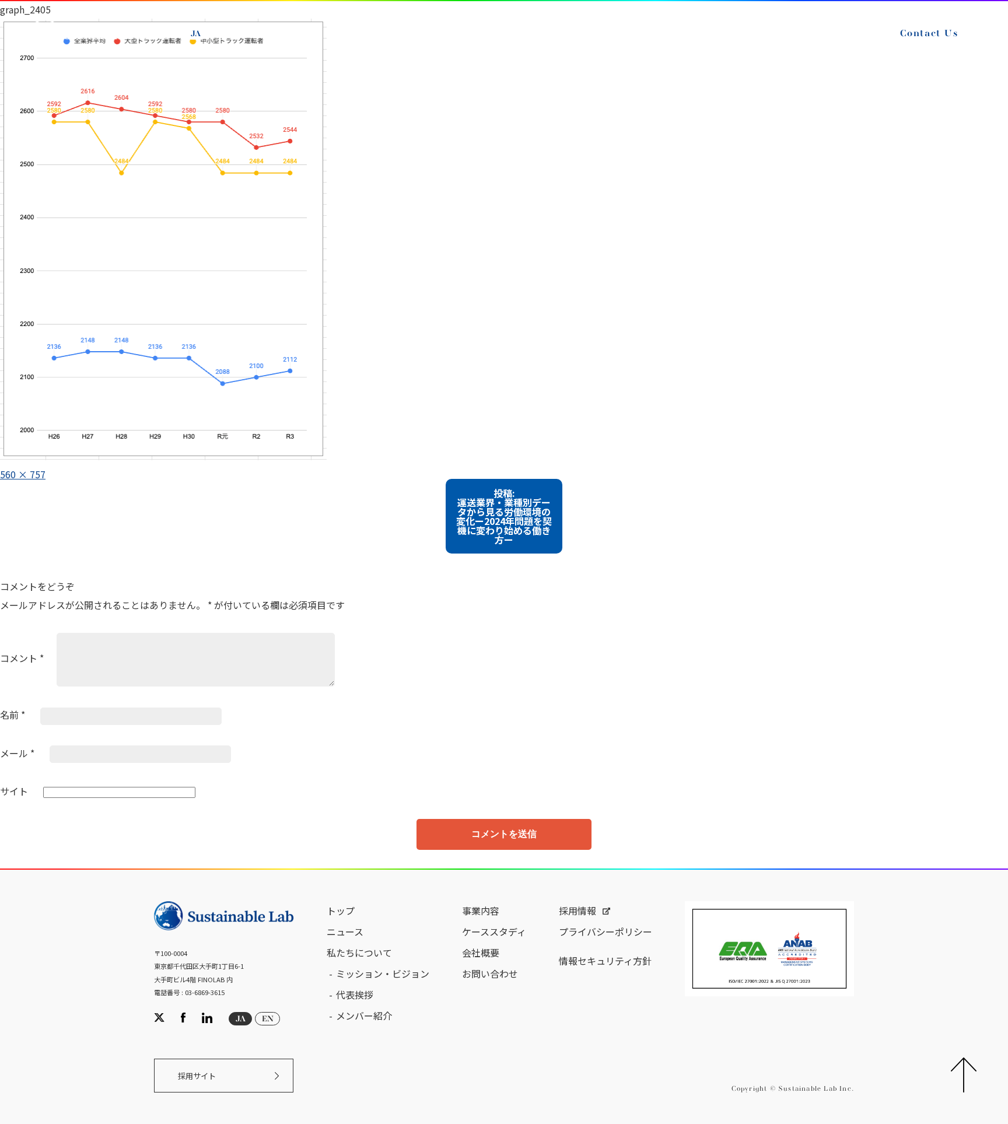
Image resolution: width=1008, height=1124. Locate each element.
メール (17, 753)
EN (223, 33)
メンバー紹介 (364, 1016)
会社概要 (480, 953)
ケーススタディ (494, 932)
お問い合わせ (490, 974)
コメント (22, 658)
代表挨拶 (354, 995)
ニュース (345, 932)
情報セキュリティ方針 (605, 961)
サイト (14, 791)
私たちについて (359, 953)
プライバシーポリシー (605, 932)
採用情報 (577, 911)
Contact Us (929, 34)
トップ (341, 911)
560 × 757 (23, 474)
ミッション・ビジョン (382, 974)
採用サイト (197, 1075)
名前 (12, 715)
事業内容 (480, 911)
